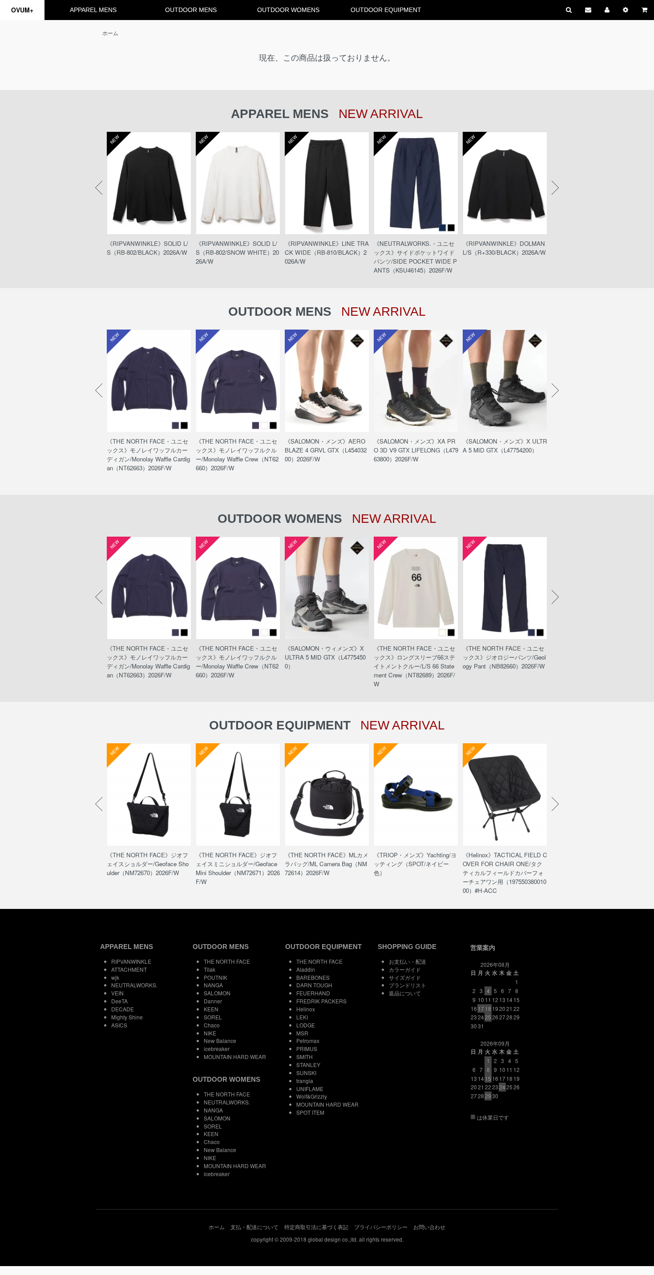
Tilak (209, 969)
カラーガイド (405, 969)
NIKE (210, 1033)
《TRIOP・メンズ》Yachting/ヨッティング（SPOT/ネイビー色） (415, 864)
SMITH (304, 1056)
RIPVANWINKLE (131, 961)
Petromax (307, 1040)
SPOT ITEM (310, 1112)
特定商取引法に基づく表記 (316, 1226)
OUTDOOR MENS (191, 9)
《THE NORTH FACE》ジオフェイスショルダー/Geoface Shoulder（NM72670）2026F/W (148, 864)
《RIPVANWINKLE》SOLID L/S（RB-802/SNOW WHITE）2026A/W (237, 252)
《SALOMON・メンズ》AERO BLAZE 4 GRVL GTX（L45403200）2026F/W (326, 450)
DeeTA (119, 1001)
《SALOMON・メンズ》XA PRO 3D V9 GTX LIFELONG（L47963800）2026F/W (416, 450)
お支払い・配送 (407, 961)
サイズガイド (405, 977)
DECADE (122, 1009)
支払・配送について (254, 1226)
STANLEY (308, 1064)
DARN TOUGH (314, 985)
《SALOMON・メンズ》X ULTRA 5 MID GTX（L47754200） (505, 445)
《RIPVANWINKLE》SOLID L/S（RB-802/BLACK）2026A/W (147, 248)
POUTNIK (215, 977)
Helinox (305, 1009)
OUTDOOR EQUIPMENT (386, 9)
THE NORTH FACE (227, 961)
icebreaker (217, 1048)
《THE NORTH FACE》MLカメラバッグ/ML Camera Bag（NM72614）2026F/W (326, 864)
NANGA (213, 985)
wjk (115, 977)
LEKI (302, 1017)
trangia (304, 1080)
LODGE (305, 1025)
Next (555, 188)
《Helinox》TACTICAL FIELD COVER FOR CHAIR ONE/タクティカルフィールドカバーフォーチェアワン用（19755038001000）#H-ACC (505, 873)
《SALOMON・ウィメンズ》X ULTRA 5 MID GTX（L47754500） (325, 657)
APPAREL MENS (93, 9)
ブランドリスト (407, 985)
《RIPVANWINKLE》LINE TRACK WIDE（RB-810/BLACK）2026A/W (327, 252)
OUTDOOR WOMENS (288, 9)
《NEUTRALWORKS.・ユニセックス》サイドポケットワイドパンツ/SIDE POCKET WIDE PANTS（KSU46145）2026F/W (415, 256)
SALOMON (217, 993)
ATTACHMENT (129, 969)
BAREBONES (313, 977)
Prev (98, 188)
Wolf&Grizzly (311, 1096)
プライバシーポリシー (381, 1226)
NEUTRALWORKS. (134, 985)
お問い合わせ (429, 1226)
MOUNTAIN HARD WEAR (235, 1056)
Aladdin (305, 969)
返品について (405, 993)
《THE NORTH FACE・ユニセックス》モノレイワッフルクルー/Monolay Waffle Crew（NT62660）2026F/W (237, 454)
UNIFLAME (309, 1088)
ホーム (110, 33)
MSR (302, 1033)
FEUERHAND (313, 993)
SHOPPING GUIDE (407, 946)
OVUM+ (22, 9)
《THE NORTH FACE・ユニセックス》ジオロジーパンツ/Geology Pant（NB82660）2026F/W (504, 657)
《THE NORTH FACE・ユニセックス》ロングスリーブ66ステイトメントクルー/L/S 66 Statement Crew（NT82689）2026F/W (414, 666)
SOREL (213, 1017)
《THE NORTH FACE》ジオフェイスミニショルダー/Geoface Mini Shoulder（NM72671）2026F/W (238, 868)
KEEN (211, 1009)
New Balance (220, 1040)
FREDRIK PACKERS (321, 1001)
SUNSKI (306, 1072)
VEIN (117, 993)
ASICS (119, 1025)
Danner (213, 1001)
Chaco (212, 1025)
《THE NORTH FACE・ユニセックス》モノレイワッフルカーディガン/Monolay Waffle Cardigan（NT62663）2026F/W (148, 454)
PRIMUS (306, 1048)
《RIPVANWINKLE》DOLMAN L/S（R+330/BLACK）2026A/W (504, 248)
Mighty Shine (127, 1017)
